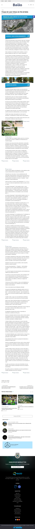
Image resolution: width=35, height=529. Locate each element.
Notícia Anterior (5, 385)
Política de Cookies (19, 527)
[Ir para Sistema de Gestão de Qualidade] (17, 486)
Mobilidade (12, 435)
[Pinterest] (5, 382)
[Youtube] (19, 519)
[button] (34, 16)
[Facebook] (16, 519)
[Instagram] (17, 519)
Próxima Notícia (29, 385)
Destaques (9, 435)
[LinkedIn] (4, 382)
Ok (14, 527)
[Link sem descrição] (2, 4)
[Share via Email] (8, 382)
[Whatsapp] (7, 382)
